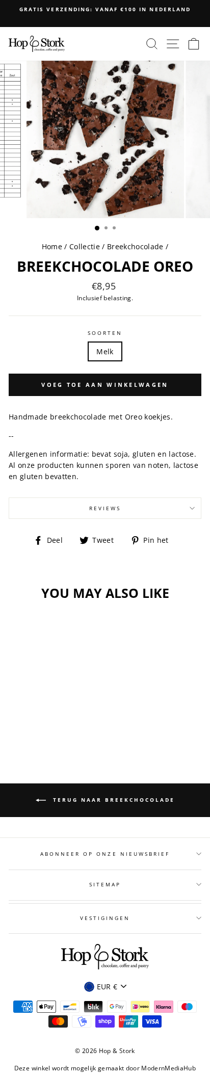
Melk (104, 351)
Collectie (85, 246)
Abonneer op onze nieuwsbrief (105, 853)
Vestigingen (105, 918)
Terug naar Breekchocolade (112, 799)
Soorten (105, 332)
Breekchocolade (135, 246)
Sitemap (105, 884)
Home (52, 246)
